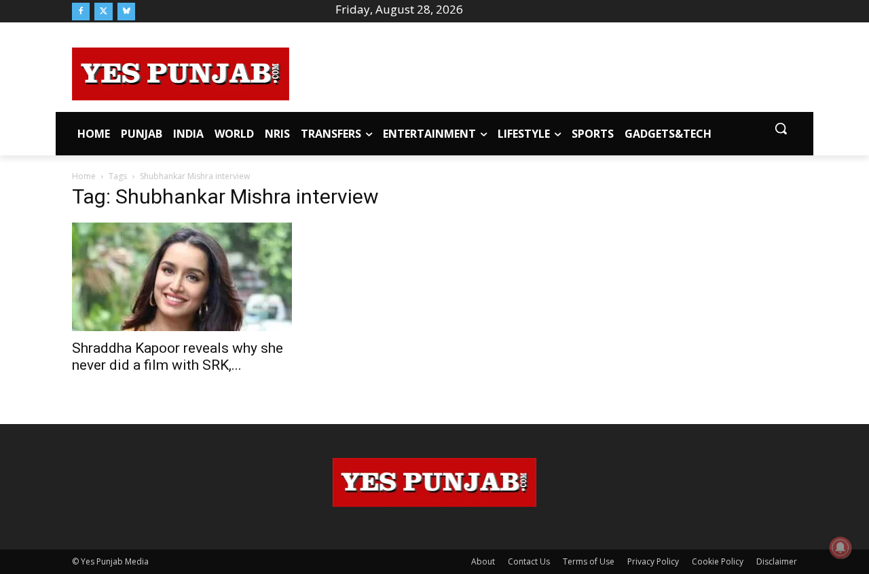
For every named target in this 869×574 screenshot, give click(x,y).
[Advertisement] (543, 71)
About (483, 561)
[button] (780, 128)
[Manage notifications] (840, 547)
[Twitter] (103, 11)
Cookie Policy (717, 561)
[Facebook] (81, 11)
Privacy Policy (653, 561)
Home (84, 176)
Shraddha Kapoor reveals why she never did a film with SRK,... (177, 356)
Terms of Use (588, 561)
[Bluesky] (126, 11)
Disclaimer (776, 561)
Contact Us (529, 561)
